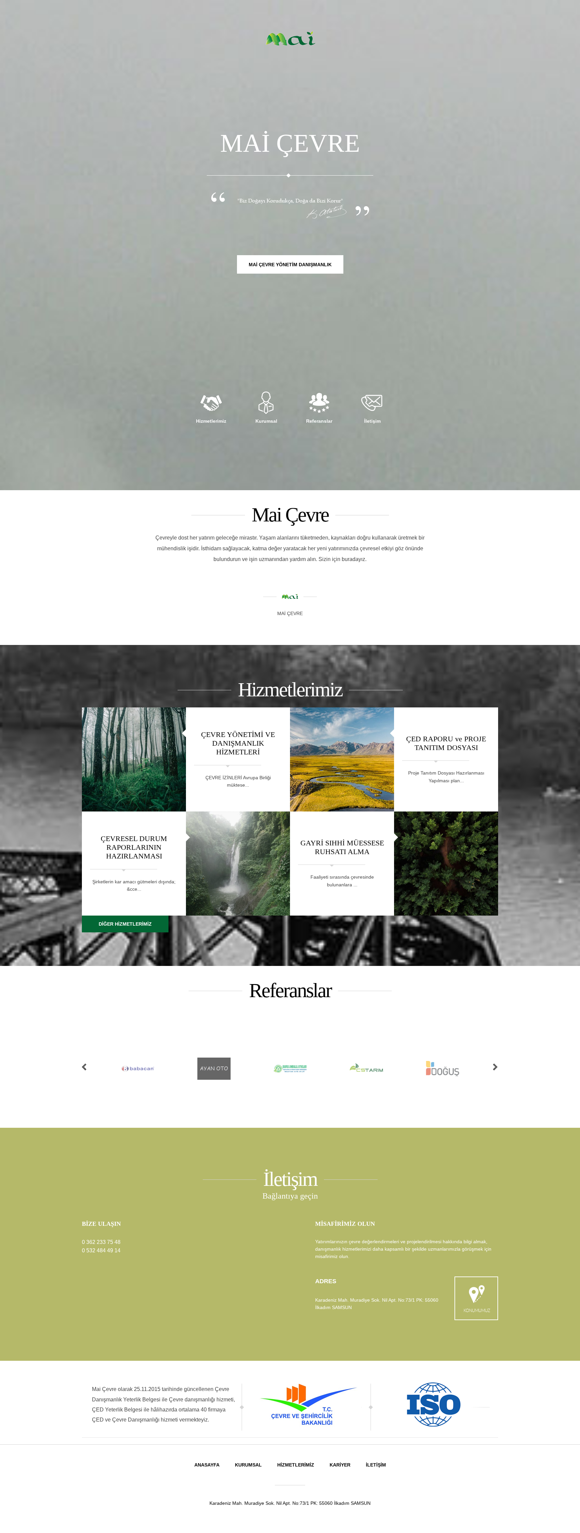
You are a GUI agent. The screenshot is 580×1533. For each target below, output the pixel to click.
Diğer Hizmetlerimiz (125, 924)
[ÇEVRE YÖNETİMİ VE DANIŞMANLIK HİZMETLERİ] (134, 759)
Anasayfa (207, 1465)
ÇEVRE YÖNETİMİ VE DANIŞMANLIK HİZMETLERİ (238, 743)
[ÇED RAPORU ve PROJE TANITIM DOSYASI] (342, 759)
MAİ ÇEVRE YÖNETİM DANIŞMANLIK (290, 264)
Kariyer (340, 1465)
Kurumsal (248, 1465)
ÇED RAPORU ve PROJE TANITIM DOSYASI (446, 742)
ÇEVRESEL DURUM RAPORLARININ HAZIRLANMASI (134, 847)
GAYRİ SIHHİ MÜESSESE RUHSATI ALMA (342, 846)
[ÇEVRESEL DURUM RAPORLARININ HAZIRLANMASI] (238, 863)
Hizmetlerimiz (295, 1465)
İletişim (376, 1465)
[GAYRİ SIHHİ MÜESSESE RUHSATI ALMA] (446, 863)
